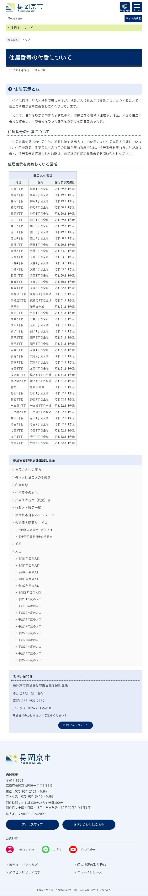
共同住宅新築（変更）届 (33, 500)
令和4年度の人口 (29, 572)
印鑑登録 (21, 484)
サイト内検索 (133, 18)
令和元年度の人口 (29, 592)
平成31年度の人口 (30, 599)
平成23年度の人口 (30, 653)
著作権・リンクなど (23, 864)
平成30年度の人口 (30, 606)
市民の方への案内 (28, 469)
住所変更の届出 (26, 492)
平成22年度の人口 (30, 660)
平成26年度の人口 (30, 633)
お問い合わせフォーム (75, 725)
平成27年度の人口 (30, 626)
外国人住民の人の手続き (33, 477)
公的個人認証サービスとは (35, 530)
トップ (26, 39)
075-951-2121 (26, 791)
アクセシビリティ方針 (25, 872)
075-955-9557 (33, 700)
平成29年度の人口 (30, 612)
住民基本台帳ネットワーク (34, 515)
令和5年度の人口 (29, 565)
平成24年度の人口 (30, 646)
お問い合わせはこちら (89, 824)
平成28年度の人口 (30, 619)
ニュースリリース (89, 872)
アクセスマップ (32, 824)
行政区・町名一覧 (28, 507)
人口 (18, 551)
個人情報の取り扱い (91, 864)
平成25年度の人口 (30, 640)
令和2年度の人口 (29, 585)
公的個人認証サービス (31, 522)
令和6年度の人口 (29, 558)
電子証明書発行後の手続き (35, 536)
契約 (18, 543)
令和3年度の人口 (29, 579)
